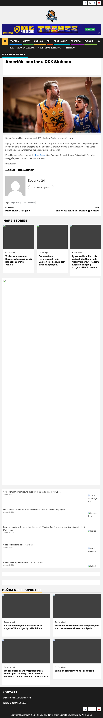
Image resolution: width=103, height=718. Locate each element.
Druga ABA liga (16, 203)
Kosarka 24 (36, 180)
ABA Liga (38, 41)
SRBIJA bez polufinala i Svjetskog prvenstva (77, 209)
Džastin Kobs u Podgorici (17, 209)
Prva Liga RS (60, 41)
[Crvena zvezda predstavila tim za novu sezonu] (93, 570)
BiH (48, 41)
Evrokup (89, 41)
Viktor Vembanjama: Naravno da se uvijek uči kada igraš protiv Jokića (18, 260)
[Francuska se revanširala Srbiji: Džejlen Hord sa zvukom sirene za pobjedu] (52, 237)
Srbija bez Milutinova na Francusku (18, 545)
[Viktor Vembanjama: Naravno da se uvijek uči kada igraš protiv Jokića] (18, 237)
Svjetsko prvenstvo (49, 48)
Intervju (70, 48)
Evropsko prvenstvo (13, 54)
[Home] (5, 41)
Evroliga (76, 41)
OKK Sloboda (29, 203)
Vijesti (26, 41)
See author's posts (41, 187)
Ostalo (7, 253)
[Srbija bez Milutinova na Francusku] (93, 552)
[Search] (99, 41)
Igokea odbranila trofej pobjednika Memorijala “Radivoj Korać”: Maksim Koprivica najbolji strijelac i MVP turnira (85, 262)
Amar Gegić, (40, 155)
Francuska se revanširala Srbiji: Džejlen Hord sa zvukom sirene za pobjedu (52, 260)
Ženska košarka (25, 48)
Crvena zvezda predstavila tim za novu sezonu (23, 562)
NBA (12, 48)
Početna (14, 41)
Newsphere (72, 715)
